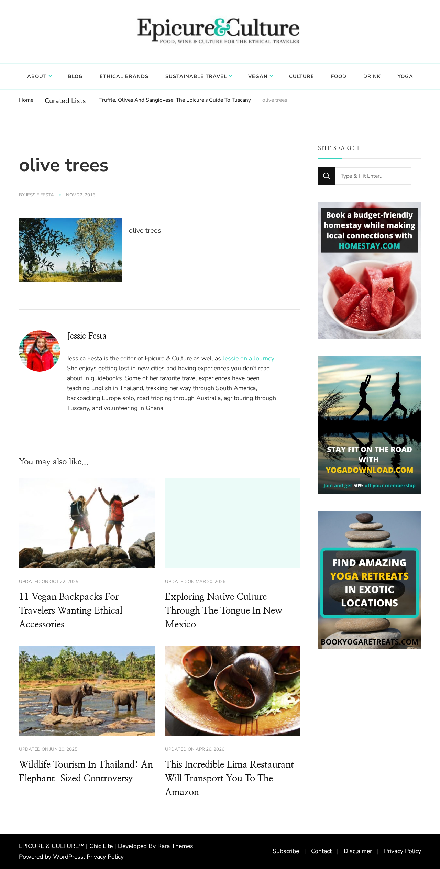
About (37, 76)
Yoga (405, 76)
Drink (372, 76)
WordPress (68, 856)
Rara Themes (175, 846)
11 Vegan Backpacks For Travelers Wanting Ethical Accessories (70, 611)
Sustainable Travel (196, 76)
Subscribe (286, 851)
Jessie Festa (40, 195)
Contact (321, 851)
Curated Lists (65, 101)
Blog (75, 76)
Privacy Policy (105, 856)
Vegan (258, 76)
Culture (301, 76)
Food (338, 76)
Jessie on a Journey (248, 358)
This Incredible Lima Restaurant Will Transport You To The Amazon (229, 778)
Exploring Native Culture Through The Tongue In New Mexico (223, 611)
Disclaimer (358, 851)
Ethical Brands (124, 76)
